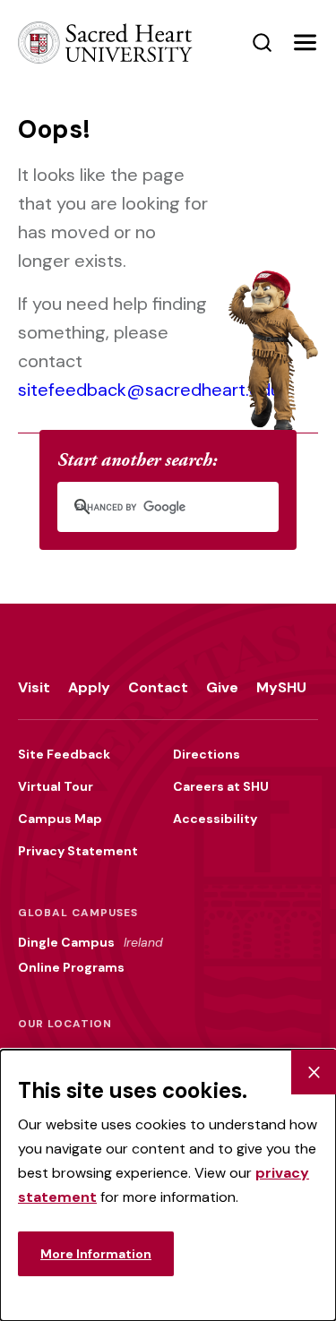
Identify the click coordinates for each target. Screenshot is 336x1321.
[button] (304, 43)
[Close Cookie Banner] (313, 1072)
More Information (95, 1254)
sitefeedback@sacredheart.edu (149, 389)
